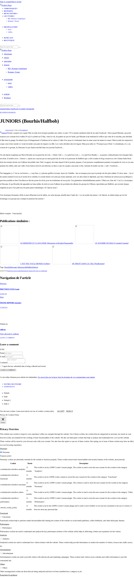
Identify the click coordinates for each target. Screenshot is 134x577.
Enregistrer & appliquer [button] (8, 575)
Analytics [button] (3, 535)
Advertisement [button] (5, 550)
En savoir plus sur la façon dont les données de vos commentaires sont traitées (66, 377)
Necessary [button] (3, 449)
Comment (3, 363)
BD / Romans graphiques (8, 112)
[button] (39, 271)
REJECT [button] (69, 411)
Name (2, 353)
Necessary (6, 452)
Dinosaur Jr (14, 267)
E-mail (2, 357)
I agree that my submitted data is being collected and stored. (24, 366)
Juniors (35, 267)
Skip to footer (16, 2)
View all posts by (9, 334)
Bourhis (7, 267)
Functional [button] (4, 513)
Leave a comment (7, 338)
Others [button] (2, 564)
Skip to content (5, 2)
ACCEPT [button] (60, 411)
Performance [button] (4, 524)
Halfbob (30, 267)
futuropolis (23, 267)
